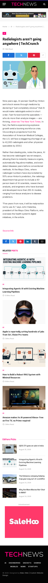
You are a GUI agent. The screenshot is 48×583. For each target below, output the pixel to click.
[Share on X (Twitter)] (21, 55)
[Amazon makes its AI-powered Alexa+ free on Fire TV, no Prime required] (24, 398)
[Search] (44, 4)
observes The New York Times (26, 121)
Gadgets (27, 563)
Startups (33, 567)
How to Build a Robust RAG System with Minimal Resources (21, 376)
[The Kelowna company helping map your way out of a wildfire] (10, 479)
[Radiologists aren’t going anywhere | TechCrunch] (24, 75)
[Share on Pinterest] (34, 55)
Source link (8, 231)
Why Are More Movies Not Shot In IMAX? (32, 491)
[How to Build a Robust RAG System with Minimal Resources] (24, 355)
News (23, 567)
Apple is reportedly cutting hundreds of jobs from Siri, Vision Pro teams (23, 333)
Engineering (14, 563)
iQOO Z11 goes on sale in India (31, 445)
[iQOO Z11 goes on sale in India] (10, 449)
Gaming (37, 563)
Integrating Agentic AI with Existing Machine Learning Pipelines (23, 290)
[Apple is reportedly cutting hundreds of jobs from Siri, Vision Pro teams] (24, 312)
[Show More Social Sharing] (43, 55)
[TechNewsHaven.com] (24, 4)
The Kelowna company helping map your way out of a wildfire (32, 477)
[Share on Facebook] (9, 55)
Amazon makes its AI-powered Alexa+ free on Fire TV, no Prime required (23, 419)
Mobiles (14, 567)
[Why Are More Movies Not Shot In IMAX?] (10, 493)
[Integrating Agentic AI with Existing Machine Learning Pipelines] (24, 269)
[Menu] (4, 4)
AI (4, 33)
